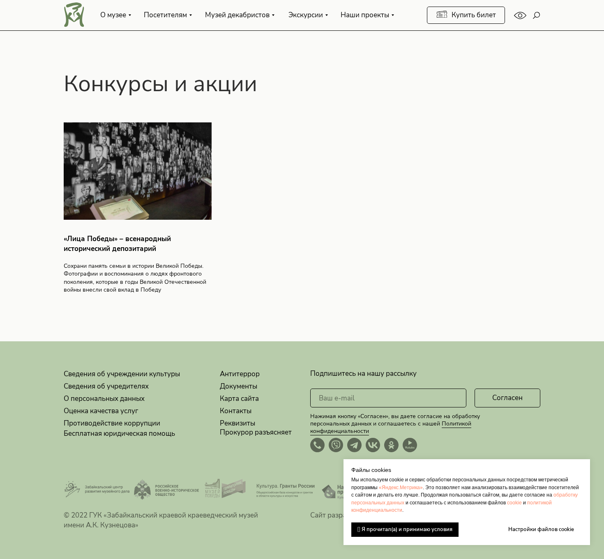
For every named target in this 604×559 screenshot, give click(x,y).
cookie (514, 503)
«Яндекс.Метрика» (401, 487)
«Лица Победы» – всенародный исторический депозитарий (117, 243)
